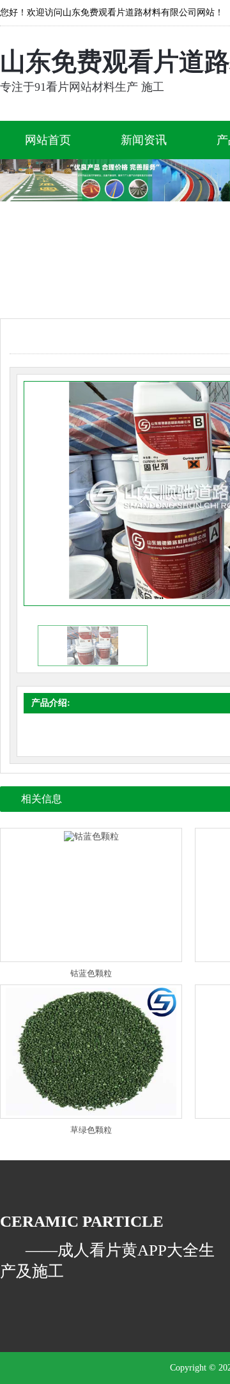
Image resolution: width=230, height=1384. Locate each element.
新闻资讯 (144, 140)
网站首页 (48, 140)
